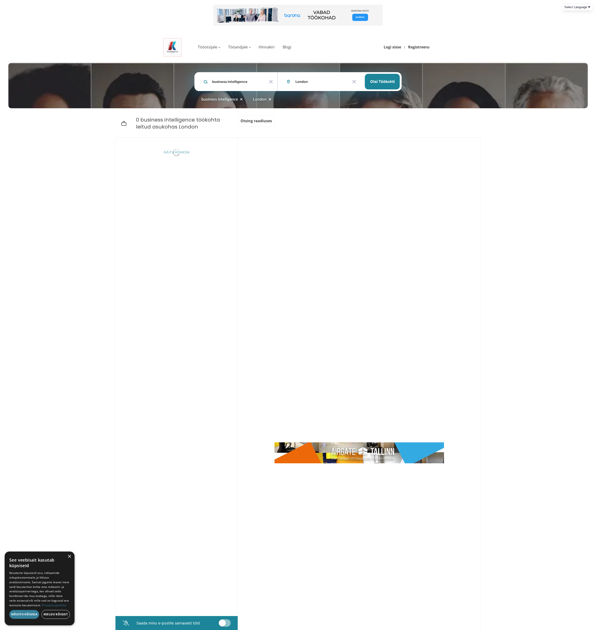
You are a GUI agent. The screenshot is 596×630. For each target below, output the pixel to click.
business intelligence (219, 99)
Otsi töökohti (382, 81)
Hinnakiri (266, 47)
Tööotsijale (207, 47)
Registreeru (419, 47)
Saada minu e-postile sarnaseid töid (168, 623)
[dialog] (39, 588)
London (260, 99)
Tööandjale (238, 47)
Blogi (287, 47)
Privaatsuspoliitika (54, 605)
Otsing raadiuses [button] (256, 120)
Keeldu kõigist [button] (56, 614)
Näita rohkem (177, 152)
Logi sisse (392, 47)
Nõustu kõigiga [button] (24, 614)
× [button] (69, 556)
